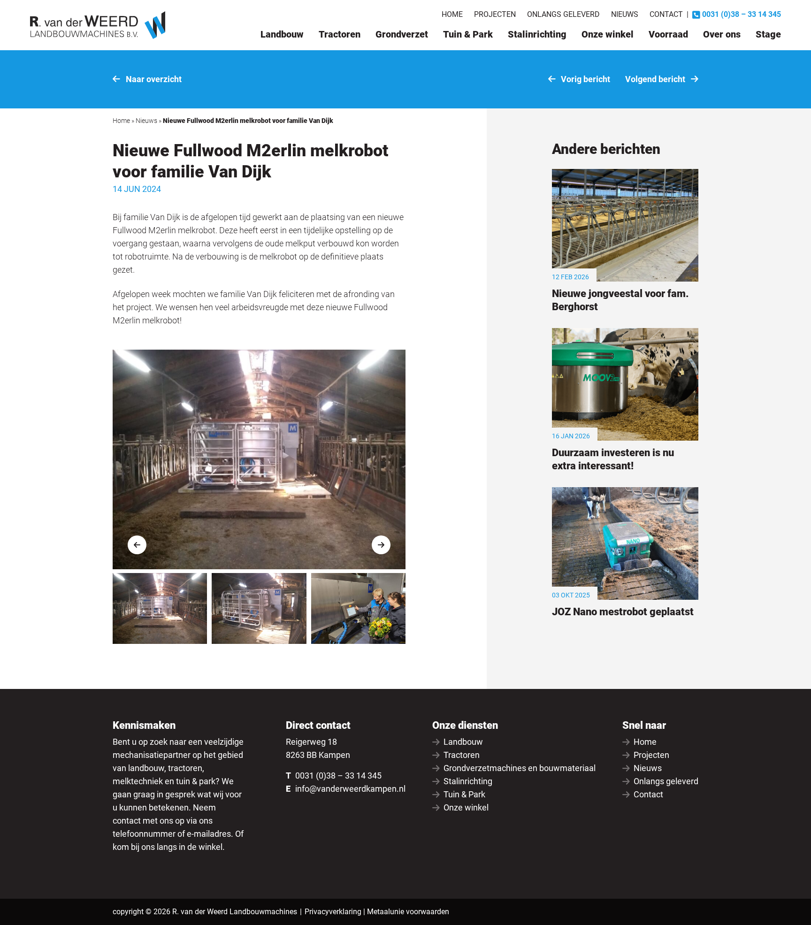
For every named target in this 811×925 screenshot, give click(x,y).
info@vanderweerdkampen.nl (350, 789)
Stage (768, 34)
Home (452, 14)
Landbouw (282, 34)
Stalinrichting (537, 34)
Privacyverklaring (333, 911)
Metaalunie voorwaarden (408, 911)
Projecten (495, 14)
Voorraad (668, 34)
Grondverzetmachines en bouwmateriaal (520, 768)
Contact (666, 14)
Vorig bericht (584, 79)
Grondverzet (401, 34)
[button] (137, 544)
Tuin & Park (468, 34)
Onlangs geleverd (563, 14)
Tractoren (339, 34)
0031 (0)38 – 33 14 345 (338, 775)
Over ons (722, 34)
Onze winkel (607, 34)
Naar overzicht (153, 79)
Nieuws (624, 14)
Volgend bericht (656, 79)
